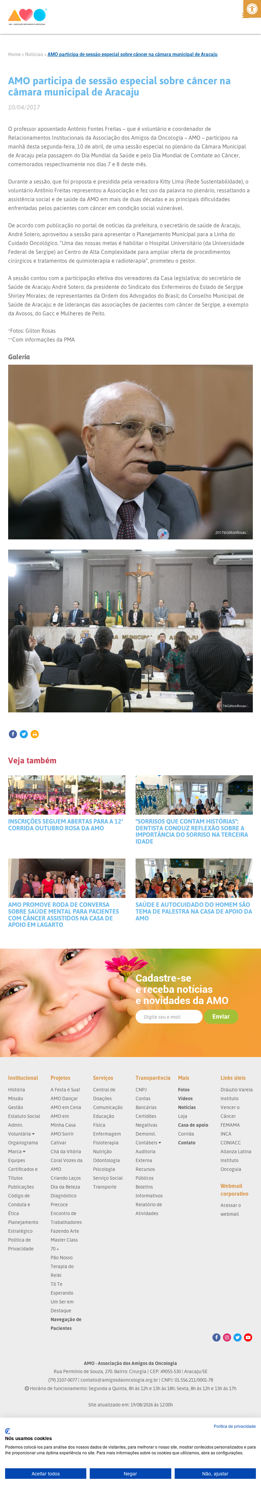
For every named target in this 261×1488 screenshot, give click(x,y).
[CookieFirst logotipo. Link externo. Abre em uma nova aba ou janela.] (7, 1431)
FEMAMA (230, 1125)
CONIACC (231, 1142)
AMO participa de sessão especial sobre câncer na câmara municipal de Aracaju (133, 54)
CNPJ (141, 1089)
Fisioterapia (106, 1142)
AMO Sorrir (62, 1134)
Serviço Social (108, 1178)
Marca (15, 1151)
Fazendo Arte (65, 1231)
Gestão (15, 1107)
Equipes (16, 1160)
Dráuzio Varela (237, 1089)
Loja (182, 1116)
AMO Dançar (64, 1098)
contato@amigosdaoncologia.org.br (119, 1380)
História (16, 1089)
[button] (252, 9)
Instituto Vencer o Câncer (230, 1107)
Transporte (105, 1187)
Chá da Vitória (66, 1151)
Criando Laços (66, 1178)
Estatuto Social (24, 1116)
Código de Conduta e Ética (19, 1204)
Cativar (58, 1142)
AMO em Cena (66, 1107)
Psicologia (104, 1169)
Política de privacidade (235, 1426)
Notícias (34, 54)
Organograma (23, 1142)
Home (14, 54)
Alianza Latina (236, 1151)
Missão (15, 1098)
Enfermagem (107, 1134)
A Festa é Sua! (65, 1089)
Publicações (21, 1187)
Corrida (186, 1134)
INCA (226, 1134)
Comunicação (108, 1107)
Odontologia (106, 1160)
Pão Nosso (62, 1257)
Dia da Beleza (65, 1187)
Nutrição (102, 1151)
